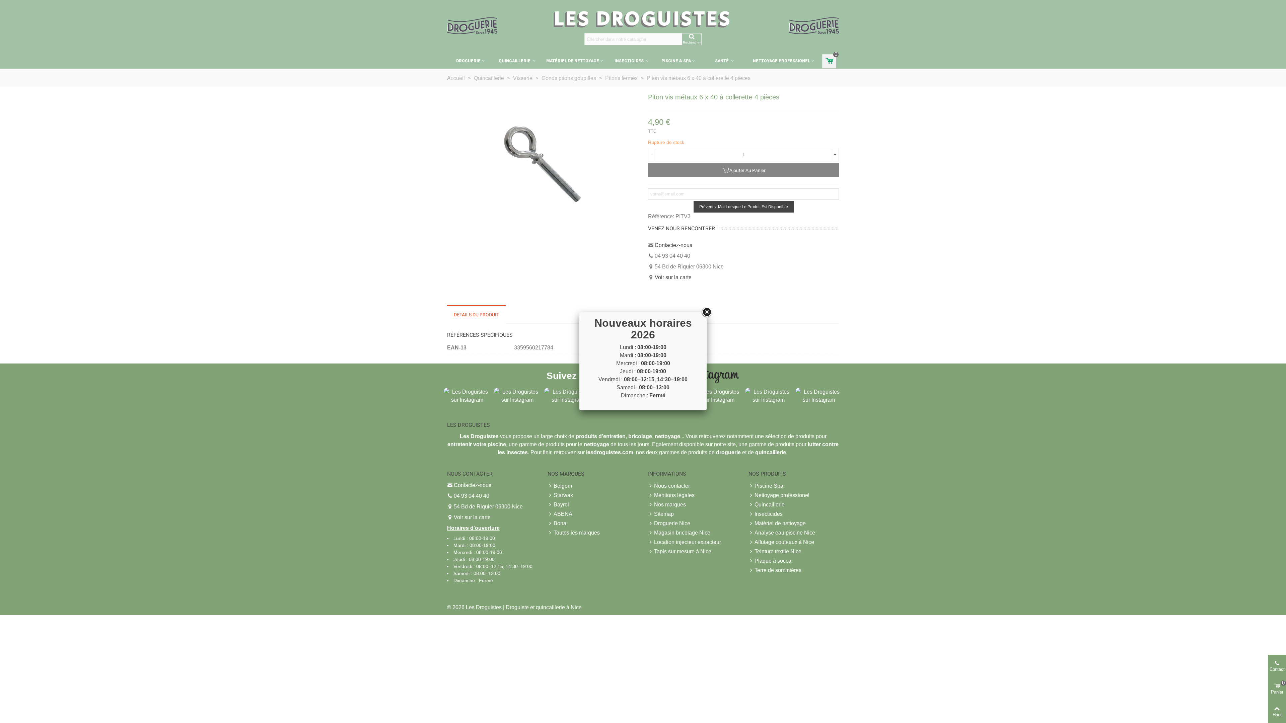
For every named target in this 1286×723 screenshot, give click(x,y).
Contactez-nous (673, 245)
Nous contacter (672, 486)
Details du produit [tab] (476, 314)
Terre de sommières (778, 570)
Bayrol (561, 504)
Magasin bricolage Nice (682, 533)
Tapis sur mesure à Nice (682, 551)
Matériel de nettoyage (572, 61)
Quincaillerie (515, 61)
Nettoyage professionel (781, 61)
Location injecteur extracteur (687, 542)
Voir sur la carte (673, 277)
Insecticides (630, 61)
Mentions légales (674, 495)
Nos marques (670, 504)
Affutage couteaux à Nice (784, 542)
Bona (560, 523)
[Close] (707, 312)
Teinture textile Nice (778, 551)
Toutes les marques (577, 533)
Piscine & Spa (676, 61)
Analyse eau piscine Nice (785, 533)
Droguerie (468, 61)
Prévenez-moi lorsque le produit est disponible (743, 207)
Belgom (563, 486)
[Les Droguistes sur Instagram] (467, 395)
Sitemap (664, 514)
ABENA (563, 514)
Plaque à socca (773, 561)
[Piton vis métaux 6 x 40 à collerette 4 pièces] (542, 163)
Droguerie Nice (672, 523)
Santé (722, 61)
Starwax (563, 495)
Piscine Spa (769, 486)
